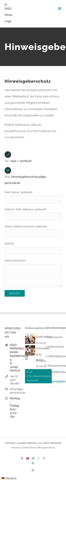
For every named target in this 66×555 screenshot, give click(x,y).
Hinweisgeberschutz (53, 381)
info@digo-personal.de (15, 390)
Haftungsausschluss (53, 356)
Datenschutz (53, 346)
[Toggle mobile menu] (59, 8)
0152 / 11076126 (20, 160)
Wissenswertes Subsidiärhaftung (53, 369)
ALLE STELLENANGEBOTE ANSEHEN (38, 376)
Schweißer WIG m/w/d (43, 355)
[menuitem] (9, 478)
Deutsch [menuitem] (11, 478)
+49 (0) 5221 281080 (14, 380)
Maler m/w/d (41, 363)
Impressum (53, 337)
